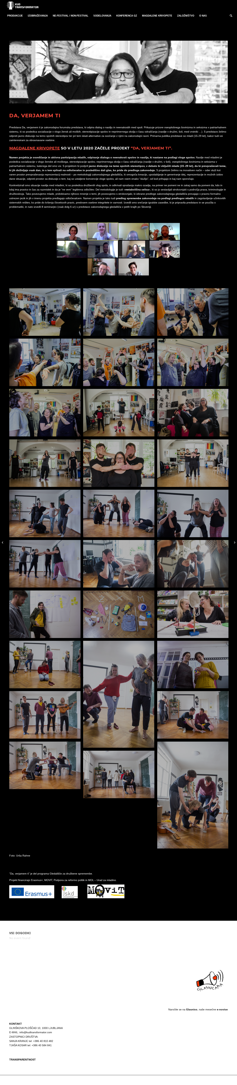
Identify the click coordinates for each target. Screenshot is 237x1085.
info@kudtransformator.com (35, 1032)
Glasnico (191, 1009)
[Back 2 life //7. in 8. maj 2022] (234, 542)
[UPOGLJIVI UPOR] (3, 542)
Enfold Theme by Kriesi (51, 1080)
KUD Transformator (31, 1080)
